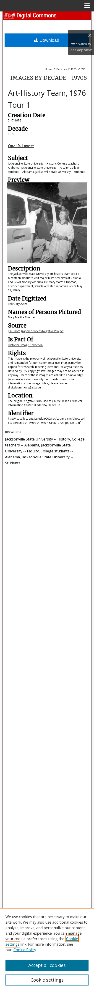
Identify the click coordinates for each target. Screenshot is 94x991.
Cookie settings (47, 980)
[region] (47, 949)
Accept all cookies (47, 965)
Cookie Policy (24, 949)
